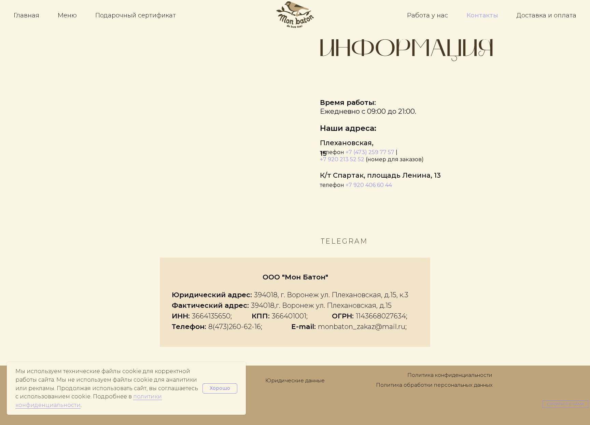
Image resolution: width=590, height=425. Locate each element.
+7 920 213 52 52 (342, 159)
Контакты (482, 15)
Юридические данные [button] (295, 380)
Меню (67, 15)
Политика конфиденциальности (449, 375)
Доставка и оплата (546, 15)
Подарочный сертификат (135, 15)
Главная (26, 15)
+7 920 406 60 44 (369, 185)
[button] (565, 404)
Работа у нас (427, 15)
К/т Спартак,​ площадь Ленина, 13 (380, 175)
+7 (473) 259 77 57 (370, 152)
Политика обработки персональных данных (434, 385)
